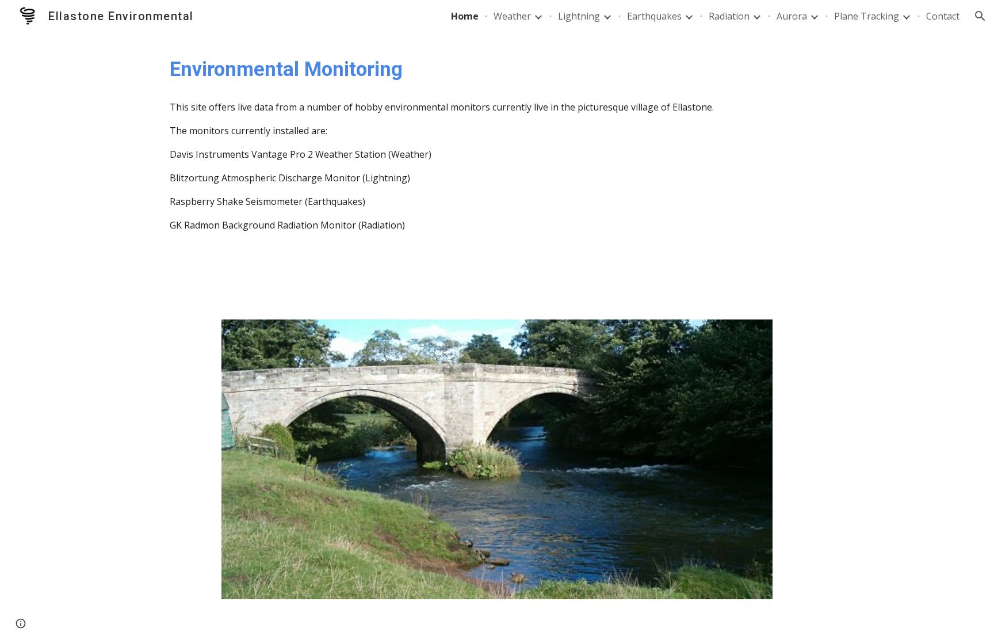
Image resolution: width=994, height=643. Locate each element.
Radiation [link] (729, 16)
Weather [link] (512, 16)
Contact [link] (942, 16)
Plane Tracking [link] (866, 16)
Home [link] (465, 16)
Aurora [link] (792, 16)
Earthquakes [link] (654, 16)
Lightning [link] (579, 16)
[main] (497, 69)
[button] (980, 16)
